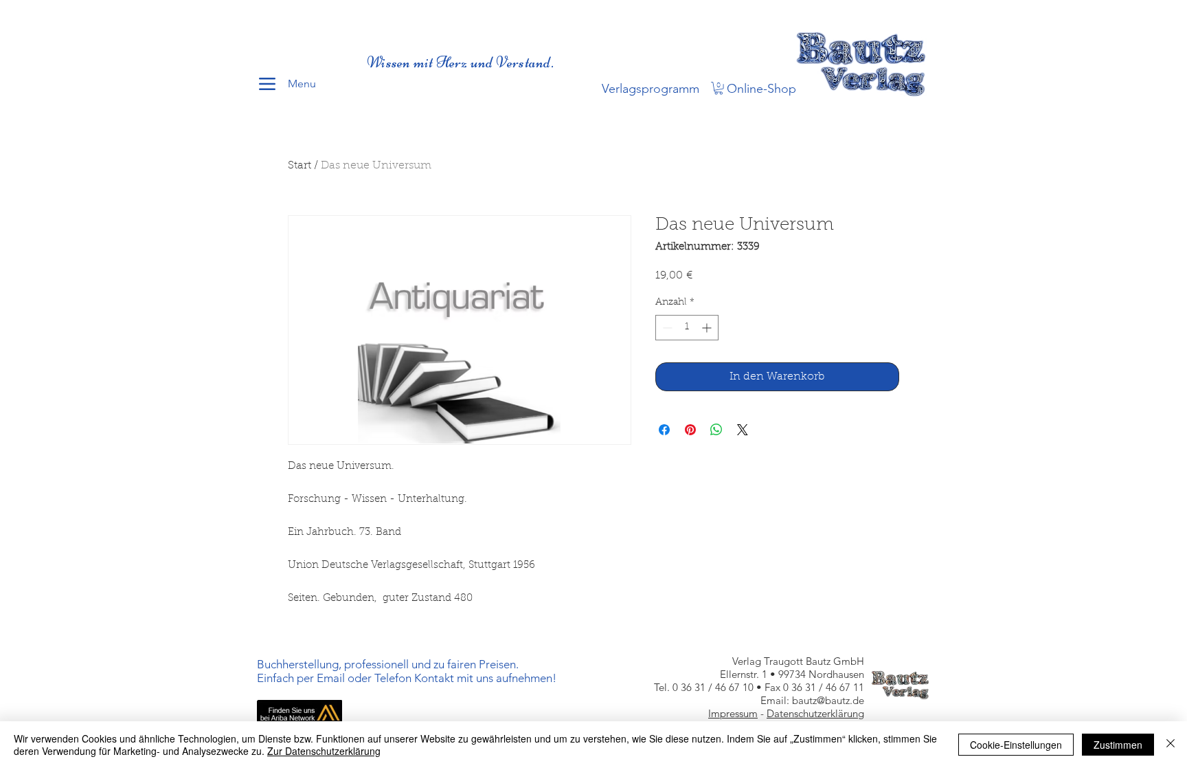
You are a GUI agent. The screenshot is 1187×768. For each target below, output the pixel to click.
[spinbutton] (687, 328)
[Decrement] (666, 328)
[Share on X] (742, 429)
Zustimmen (1118, 744)
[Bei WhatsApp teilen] (716, 429)
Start (299, 165)
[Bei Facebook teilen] (664, 429)
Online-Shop (761, 88)
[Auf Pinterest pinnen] (690, 429)
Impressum (733, 713)
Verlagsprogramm (650, 88)
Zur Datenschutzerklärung (324, 751)
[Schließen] (1170, 744)
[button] (718, 88)
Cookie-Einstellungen (1016, 744)
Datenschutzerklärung (815, 713)
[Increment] (707, 328)
